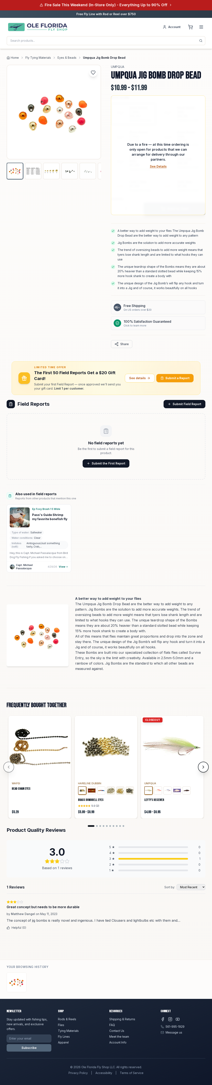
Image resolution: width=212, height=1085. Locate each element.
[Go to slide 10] (123, 826)
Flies (61, 1025)
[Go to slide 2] (97, 826)
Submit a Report (177, 378)
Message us (174, 1032)
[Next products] (203, 767)
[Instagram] (170, 1019)
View (62, 566)
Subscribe (29, 1048)
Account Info (117, 1042)
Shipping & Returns (122, 1019)
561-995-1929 (175, 1026)
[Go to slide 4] (103, 826)
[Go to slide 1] (91, 826)
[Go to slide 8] (117, 826)
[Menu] (201, 27)
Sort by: (169, 887)
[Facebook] (163, 1019)
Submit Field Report (187, 404)
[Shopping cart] (190, 27)
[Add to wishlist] (93, 72)
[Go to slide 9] (120, 826)
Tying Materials (68, 1030)
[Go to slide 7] (113, 826)
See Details (158, 166)
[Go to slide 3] (100, 826)
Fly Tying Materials (38, 57)
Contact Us (116, 1030)
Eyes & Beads (67, 57)
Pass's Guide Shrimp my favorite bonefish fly (49, 517)
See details (137, 378)
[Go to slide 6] (110, 826)
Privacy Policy (78, 1073)
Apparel (63, 1042)
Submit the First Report (108, 463)
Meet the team (119, 1036)
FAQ (112, 1025)
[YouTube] (178, 1019)
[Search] (201, 41)
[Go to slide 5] (107, 826)
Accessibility (103, 1073)
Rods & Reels (67, 1019)
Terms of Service (131, 1073)
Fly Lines (64, 1036)
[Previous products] (8, 767)
